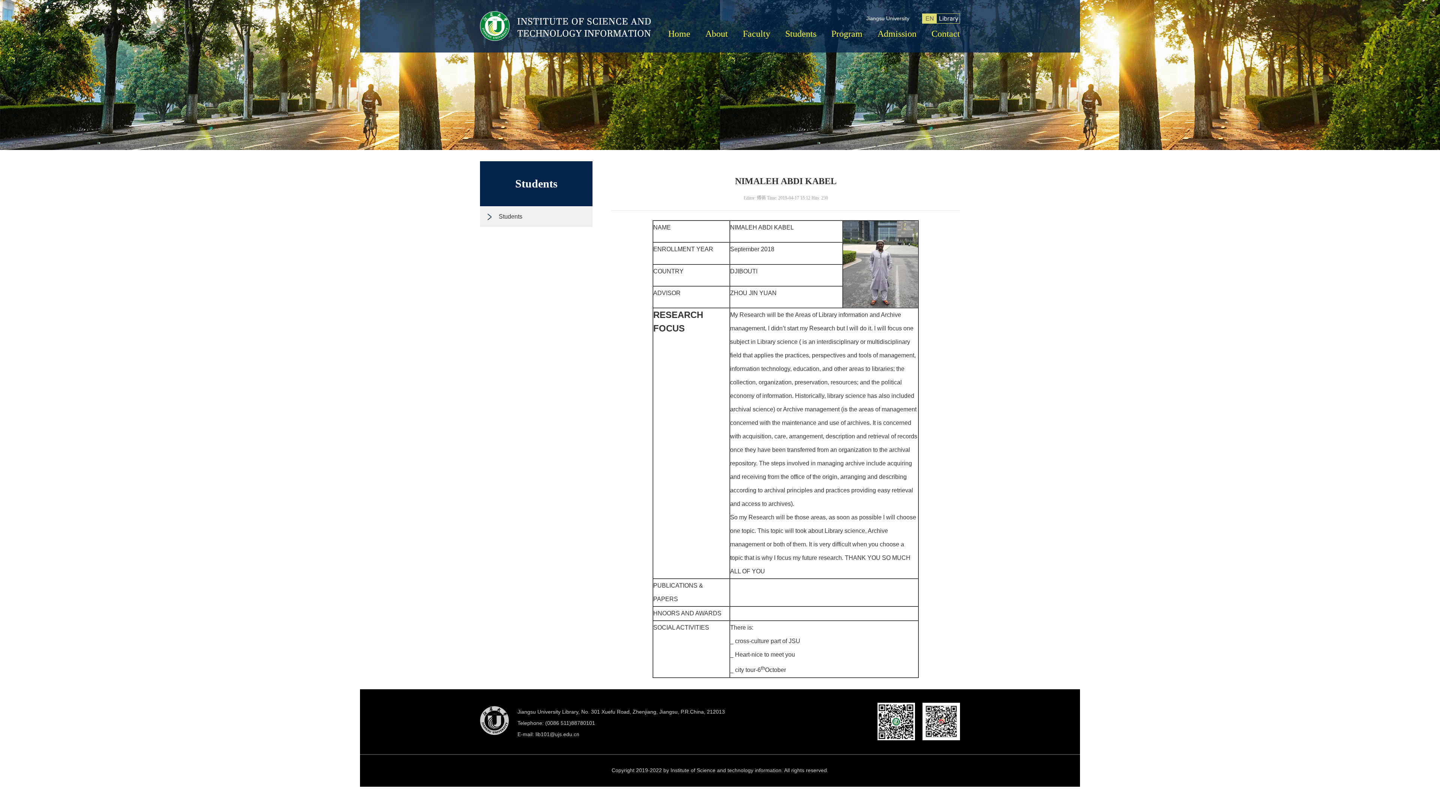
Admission (897, 34)
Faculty (756, 34)
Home (679, 34)
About (716, 34)
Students (800, 34)
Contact (946, 34)
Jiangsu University (887, 18)
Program (846, 34)
